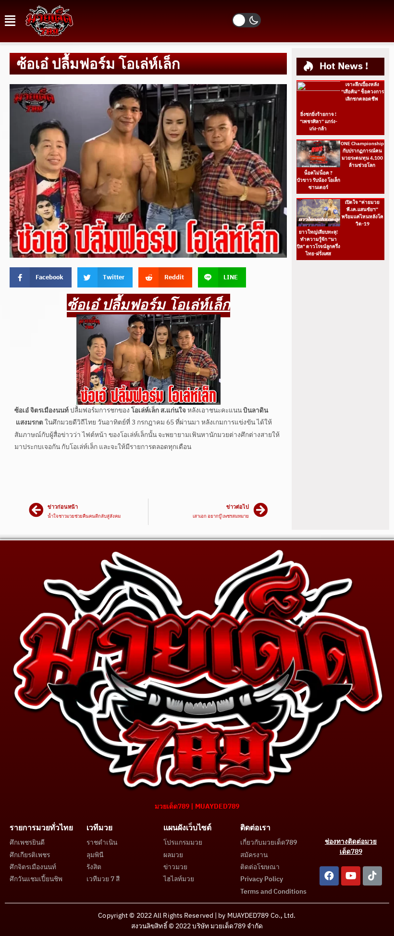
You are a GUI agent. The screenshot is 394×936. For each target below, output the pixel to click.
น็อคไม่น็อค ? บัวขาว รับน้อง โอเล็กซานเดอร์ (318, 180)
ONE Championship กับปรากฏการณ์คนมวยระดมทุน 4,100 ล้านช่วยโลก (362, 154)
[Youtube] (350, 876)
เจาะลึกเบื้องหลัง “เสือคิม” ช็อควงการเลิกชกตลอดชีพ (362, 92)
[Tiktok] (372, 876)
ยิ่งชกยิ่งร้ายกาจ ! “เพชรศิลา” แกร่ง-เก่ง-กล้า (318, 122)
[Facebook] (329, 876)
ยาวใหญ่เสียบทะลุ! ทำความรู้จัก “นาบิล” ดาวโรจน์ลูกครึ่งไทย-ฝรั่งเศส (318, 243)
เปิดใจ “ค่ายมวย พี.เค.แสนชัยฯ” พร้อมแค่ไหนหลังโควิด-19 (362, 213)
